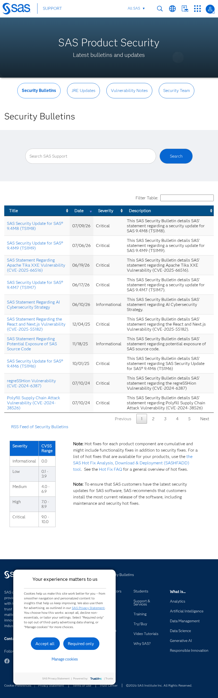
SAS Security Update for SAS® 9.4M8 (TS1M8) (35, 226)
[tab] (39, 95)
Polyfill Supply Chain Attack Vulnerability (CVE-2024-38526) (33, 402)
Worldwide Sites (172, 8)
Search (160, 8)
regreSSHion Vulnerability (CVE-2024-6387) (31, 383)
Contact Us (185, 8)
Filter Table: (147, 197)
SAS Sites (197, 8)
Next (204, 418)
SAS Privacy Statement (88, 608)
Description (140, 210)
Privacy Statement (51, 685)
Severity (105, 210)
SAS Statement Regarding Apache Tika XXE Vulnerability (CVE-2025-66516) (36, 265)
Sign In (210, 9)
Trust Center (108, 685)
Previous (123, 418)
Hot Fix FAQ (110, 469)
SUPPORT (52, 8)
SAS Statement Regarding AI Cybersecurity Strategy (33, 305)
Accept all (44, 643)
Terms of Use (82, 685)
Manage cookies (65, 659)
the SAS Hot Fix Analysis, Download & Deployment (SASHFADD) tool (132, 463)
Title (13, 210)
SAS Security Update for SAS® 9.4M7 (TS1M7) (35, 285)
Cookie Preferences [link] (17, 685)
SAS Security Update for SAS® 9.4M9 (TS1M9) (35, 246)
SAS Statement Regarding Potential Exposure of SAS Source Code (32, 343)
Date (78, 210)
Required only (81, 643)
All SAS (134, 8)
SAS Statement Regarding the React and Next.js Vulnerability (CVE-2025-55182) (36, 324)
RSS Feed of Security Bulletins (39, 426)
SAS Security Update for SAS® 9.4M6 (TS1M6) (35, 364)
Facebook (7, 663)
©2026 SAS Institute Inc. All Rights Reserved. (159, 685)
